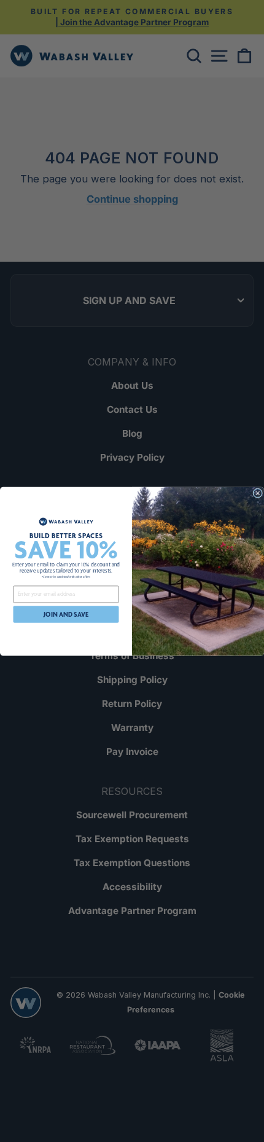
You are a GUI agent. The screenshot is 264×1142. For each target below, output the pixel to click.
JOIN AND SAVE (66, 614)
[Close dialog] (258, 492)
